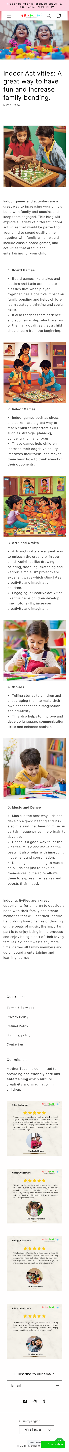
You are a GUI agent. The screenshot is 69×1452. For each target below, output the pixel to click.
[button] (8, 15)
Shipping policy (18, 1035)
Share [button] (12, 117)
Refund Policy (17, 1026)
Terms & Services (20, 1007)
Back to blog (37, 974)
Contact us (15, 1044)
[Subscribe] (57, 1385)
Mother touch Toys (40, 1445)
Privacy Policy (17, 1017)
